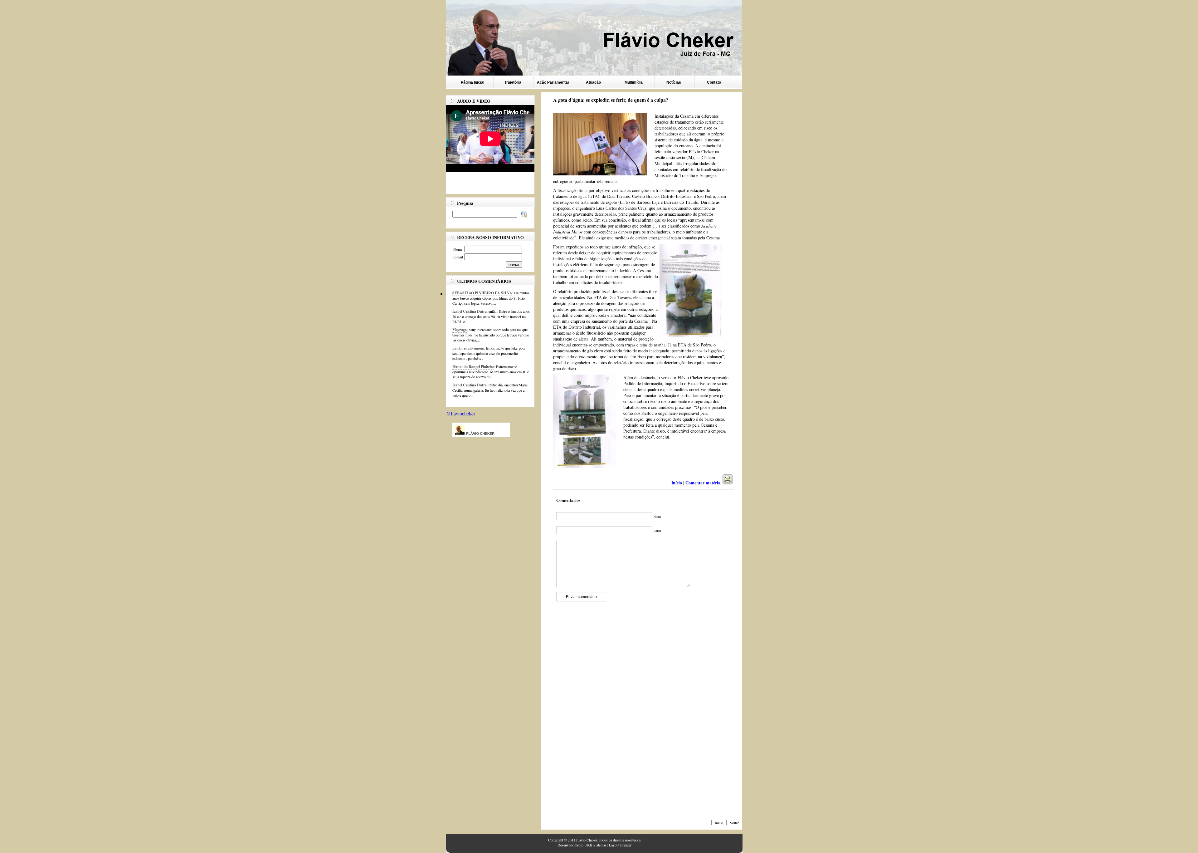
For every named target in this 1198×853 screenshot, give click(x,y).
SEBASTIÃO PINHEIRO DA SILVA (482, 293)
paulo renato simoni (468, 348)
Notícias (673, 82)
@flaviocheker (460, 413)
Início (719, 822)
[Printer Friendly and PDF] (731, 482)
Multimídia (634, 82)
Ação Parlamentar (553, 82)
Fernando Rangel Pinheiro (473, 366)
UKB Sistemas (595, 844)
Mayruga (459, 329)
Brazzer (625, 844)
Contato (714, 82)
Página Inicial (472, 82)
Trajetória (512, 82)
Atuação (593, 82)
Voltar (734, 822)
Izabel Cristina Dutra (469, 311)
